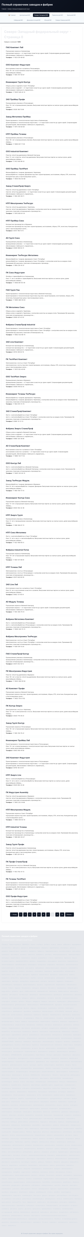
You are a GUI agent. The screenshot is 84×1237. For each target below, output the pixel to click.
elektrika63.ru (21, 1205)
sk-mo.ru (59, 1199)
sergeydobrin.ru (73, 1021)
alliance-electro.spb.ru (52, 968)
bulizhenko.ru (6, 1085)
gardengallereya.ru (7, 1045)
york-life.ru (48, 954)
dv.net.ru (12, 1135)
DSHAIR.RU (71, 1048)
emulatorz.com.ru (76, 1145)
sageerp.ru (47, 1058)
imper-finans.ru (40, 1055)
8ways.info (27, 1168)
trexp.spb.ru (51, 1155)
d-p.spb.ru (59, 1018)
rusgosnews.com (49, 984)
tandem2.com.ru (68, 1199)
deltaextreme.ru (22, 1092)
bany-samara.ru (18, 1128)
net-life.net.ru (20, 968)
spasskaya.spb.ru (7, 1108)
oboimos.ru (5, 1065)
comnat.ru (14, 1001)
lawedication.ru (73, 1178)
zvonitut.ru (23, 954)
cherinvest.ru (53, 991)
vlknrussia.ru (5, 958)
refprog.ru (42, 1175)
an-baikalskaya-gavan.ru (69, 1219)
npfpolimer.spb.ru (75, 1152)
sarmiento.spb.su (49, 978)
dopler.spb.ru (77, 1035)
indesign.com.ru (75, 1125)
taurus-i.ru (5, 1165)
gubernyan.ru (31, 1061)
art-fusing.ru (62, 1092)
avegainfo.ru (5, 978)
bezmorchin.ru (6, 974)
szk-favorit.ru (67, 1025)
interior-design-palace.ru (22, 1175)
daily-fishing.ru (35, 1085)
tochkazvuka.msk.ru (8, 1025)
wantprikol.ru (12, 1225)
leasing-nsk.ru (65, 1088)
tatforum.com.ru (18, 1148)
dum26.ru (48, 1068)
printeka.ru (28, 1145)
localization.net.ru (69, 1085)
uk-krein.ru (21, 1115)
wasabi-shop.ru (15, 958)
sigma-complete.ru (62, 1071)
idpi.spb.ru (59, 1175)
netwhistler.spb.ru (26, 1138)
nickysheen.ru (44, 1102)
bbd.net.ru (45, 1015)
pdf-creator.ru (13, 994)
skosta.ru (16, 1081)
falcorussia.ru (60, 964)
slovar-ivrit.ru (62, 961)
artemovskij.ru (67, 1035)
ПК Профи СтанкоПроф (16, 862)
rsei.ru (26, 1128)
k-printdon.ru (23, 1165)
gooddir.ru (15, 991)
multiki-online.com (30, 991)
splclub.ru (33, 961)
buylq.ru (74, 1098)
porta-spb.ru (63, 1202)
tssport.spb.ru (54, 1061)
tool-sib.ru (16, 1048)
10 (62, 914)
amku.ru (77, 1138)
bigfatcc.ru (41, 951)
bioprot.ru (13, 1092)
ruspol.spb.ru (56, 1068)
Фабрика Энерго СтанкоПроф (19, 428)
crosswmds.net (37, 1178)
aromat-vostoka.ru (16, 1015)
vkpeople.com (24, 1108)
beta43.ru (21, 1098)
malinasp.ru (35, 988)
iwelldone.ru (35, 1172)
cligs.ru (75, 1135)
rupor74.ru (57, 1185)
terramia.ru (67, 1041)
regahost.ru (34, 974)
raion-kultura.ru (43, 1165)
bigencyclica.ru (24, 978)
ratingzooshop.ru (32, 1038)
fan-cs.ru (42, 1048)
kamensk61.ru (29, 1115)
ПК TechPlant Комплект (16, 359)
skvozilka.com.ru (38, 1145)
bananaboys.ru (70, 1095)
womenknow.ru (67, 1132)
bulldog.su (14, 1122)
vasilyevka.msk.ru (74, 1155)
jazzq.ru (59, 1105)
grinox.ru (25, 1035)
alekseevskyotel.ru (7, 1168)
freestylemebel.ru (7, 1128)
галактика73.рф (69, 1018)
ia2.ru (13, 974)
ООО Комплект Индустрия (18, 65)
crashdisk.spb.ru (27, 1195)
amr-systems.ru (60, 1172)
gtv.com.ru (28, 1209)
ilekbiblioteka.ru (25, 1212)
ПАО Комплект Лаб (14, 47)
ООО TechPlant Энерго (16, 376)
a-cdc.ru (53, 944)
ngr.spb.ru (40, 984)
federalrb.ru (70, 1165)
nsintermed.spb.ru (38, 1105)
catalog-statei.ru (7, 1068)
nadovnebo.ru (44, 1212)
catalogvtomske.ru (47, 1185)
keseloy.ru (61, 1122)
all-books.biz (17, 1112)
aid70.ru (4, 1038)
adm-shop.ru (54, 1212)
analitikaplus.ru (17, 1011)
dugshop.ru (60, 981)
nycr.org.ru (33, 1065)
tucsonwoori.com (30, 1098)
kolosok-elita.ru (44, 974)
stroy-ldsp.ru (30, 1081)
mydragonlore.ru (7, 1172)
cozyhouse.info (6, 1132)
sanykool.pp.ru (61, 1142)
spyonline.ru (27, 1011)
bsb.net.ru (34, 1175)
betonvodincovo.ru (61, 1158)
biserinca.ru (35, 1045)
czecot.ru (66, 1105)
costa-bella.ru (39, 971)
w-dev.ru (4, 988)
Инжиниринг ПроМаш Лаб (18, 740)
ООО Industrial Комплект (17, 151)
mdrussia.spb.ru (74, 1112)
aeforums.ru (78, 994)
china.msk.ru (5, 1122)
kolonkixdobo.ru (57, 1182)
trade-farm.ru (59, 958)
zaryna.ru (34, 958)
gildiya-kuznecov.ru (74, 1001)
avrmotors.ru (18, 1018)
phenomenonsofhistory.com (24, 1135)
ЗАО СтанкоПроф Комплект (18, 411)
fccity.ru (25, 1118)
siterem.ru (35, 1031)
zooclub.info (39, 1115)
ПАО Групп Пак (13, 290)
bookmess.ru (6, 1078)
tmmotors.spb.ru (7, 1051)
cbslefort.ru (70, 1092)
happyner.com (31, 1202)
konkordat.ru (30, 1205)
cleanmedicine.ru (72, 961)
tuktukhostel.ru (33, 1165)
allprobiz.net (35, 1212)
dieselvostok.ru (60, 984)
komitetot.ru (21, 1178)
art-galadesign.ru (28, 1018)
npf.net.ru (21, 1001)
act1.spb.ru (45, 1028)
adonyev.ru (24, 948)
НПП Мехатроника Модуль (18, 810)
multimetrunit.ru (26, 1048)
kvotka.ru (22, 971)
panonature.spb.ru (73, 1158)
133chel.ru (5, 944)
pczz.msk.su (14, 1105)
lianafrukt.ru (13, 1098)
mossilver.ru (55, 1021)
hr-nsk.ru (69, 1172)
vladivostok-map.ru (74, 954)
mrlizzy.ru (62, 1081)
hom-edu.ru (16, 1155)
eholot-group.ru (17, 1075)
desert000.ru (60, 1065)
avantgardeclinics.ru (56, 1098)
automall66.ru (36, 1125)
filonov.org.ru (48, 1115)
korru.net (40, 978)
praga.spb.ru (51, 964)
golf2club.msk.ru (68, 994)
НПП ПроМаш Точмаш (16, 134)
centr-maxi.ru (73, 1148)
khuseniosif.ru (53, 1108)
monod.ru (5, 1115)
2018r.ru (4, 1152)
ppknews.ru (72, 1051)
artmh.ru (51, 1172)
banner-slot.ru (78, 1175)
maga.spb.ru (44, 1122)
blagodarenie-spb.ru (52, 951)
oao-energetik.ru (64, 1205)
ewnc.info (58, 998)
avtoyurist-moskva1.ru (70, 1005)
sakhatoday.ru (33, 994)
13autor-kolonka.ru (15, 944)
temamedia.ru (52, 1092)
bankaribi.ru (24, 951)
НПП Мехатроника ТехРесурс (19, 203)
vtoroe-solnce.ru (34, 1102)
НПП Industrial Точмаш (16, 827)
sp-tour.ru (35, 1048)
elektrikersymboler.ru (45, 994)
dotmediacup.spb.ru (65, 1108)
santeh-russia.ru (51, 1048)
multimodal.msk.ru (15, 998)
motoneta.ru (44, 1172)
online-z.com (6, 1015)
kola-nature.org (48, 1118)
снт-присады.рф (7, 1212)
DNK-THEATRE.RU (55, 1078)
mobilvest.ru (37, 1015)
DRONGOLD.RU (35, 1075)
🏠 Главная (12, 15)
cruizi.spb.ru (74, 1105)
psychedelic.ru (67, 1175)
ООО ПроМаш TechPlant (17, 169)
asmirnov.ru (50, 1158)
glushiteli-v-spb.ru (47, 1085)
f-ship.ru (10, 988)
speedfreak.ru (67, 1182)
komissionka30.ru (36, 1088)
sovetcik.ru (52, 1051)
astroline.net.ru (35, 1028)
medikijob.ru (27, 1041)
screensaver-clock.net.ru (69, 998)
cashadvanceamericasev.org (37, 1155)
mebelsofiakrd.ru (72, 1081)
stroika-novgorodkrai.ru (33, 1182)
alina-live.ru (45, 1132)
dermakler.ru (41, 1148)
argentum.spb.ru (7, 1155)
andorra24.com (65, 1061)
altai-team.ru (6, 1162)
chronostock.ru (14, 1222)
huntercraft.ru (62, 1102)
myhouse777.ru (16, 1202)
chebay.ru (32, 1192)
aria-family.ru (64, 948)
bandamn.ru (32, 951)
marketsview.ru (6, 1189)
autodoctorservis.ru (72, 964)
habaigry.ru (25, 998)
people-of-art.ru (20, 1025)
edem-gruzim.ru (25, 1189)
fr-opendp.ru (66, 1068)
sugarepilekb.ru (16, 1035)
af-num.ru (24, 1155)
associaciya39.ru (58, 971)
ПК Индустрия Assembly (17, 792)
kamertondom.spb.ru (8, 968)
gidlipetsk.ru (64, 1028)
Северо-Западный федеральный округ (19, 9)
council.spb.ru (43, 1031)
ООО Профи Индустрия (16, 896)
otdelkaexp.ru (28, 1015)
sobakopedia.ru (41, 998)
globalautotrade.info (53, 1038)
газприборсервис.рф (72, 1122)
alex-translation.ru (43, 1098)
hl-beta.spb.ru (69, 981)
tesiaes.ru (44, 1001)
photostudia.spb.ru (48, 1041)
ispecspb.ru (26, 974)
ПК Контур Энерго (14, 706)
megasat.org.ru (58, 1085)
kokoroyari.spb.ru (33, 1021)
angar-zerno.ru (25, 1172)
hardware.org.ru (6, 1008)
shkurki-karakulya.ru (8, 964)
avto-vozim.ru (29, 968)
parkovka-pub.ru (50, 1145)
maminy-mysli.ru (35, 1108)
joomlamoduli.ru (47, 1095)
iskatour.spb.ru (6, 981)
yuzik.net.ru (15, 1189)
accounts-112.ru (6, 948)
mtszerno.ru (26, 1085)
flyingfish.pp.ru (6, 1088)
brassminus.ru (67, 1055)
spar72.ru (27, 1142)
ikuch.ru (25, 1065)
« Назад (14, 914)
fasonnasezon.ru (37, 1168)
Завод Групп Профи (15, 844)
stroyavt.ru (64, 968)
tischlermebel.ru (26, 1125)
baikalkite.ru (72, 1202)
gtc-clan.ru (68, 1135)
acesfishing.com (41, 1192)
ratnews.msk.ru (31, 1095)
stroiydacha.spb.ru (38, 1199)
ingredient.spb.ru (63, 1152)
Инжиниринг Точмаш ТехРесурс (20, 394)
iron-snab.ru (29, 971)
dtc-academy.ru (6, 1199)
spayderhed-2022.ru (22, 961)
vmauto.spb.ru (27, 1112)
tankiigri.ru (35, 1142)
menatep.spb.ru (6, 1145)
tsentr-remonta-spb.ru (8, 1205)
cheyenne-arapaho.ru (8, 1071)
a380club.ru (67, 944)
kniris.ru (16, 1108)
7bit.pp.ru (29, 1001)
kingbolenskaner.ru (14, 1028)
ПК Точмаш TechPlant (16, 879)
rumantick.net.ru (16, 1085)
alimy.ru (75, 1011)
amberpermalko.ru (16, 1215)
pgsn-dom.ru (18, 1168)
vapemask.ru (37, 1222)
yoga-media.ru (40, 1158)
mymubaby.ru (18, 984)
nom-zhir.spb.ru (73, 1195)
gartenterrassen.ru (18, 1145)
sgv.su (21, 991)
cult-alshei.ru (6, 1055)
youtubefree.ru (42, 958)
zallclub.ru (5, 998)
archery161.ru (15, 978)
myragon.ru (58, 1041)
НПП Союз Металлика (16, 532)
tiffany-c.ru (38, 1018)
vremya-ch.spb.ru (49, 1065)
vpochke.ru (5, 1192)
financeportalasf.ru (52, 1205)
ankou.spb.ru (74, 991)
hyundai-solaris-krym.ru (45, 1219)
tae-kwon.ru (54, 974)
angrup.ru (33, 1008)
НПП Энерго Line (13, 775)
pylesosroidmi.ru (59, 1135)
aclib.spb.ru (25, 1088)
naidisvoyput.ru (34, 1128)
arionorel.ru (44, 1108)
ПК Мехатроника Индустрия (19, 671)
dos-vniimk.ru (77, 1132)
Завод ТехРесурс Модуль (17, 480)
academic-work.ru (59, 1095)
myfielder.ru (5, 1209)
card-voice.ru (76, 951)
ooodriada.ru (77, 1115)
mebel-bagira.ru (66, 1192)
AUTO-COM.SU (59, 1011)
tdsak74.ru (5, 971)
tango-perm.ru (6, 991)
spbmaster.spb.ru (59, 1118)
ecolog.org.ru (42, 964)
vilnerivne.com (15, 1102)
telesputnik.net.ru (40, 1135)
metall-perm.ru (12, 1038)
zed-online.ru (15, 954)
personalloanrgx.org (8, 1158)
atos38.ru (57, 1192)
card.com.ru (52, 1001)
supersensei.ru (32, 1219)
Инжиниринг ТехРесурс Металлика (22, 255)
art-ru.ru (67, 1145)
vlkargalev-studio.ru (18, 1132)
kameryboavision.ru (8, 1005)
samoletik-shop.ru (26, 1222)
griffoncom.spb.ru (20, 1005)
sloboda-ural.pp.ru (47, 1011)
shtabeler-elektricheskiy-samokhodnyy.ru (14, 1219)
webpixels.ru (5, 1105)
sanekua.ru (5, 1098)
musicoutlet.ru (70, 1118)
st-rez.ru (50, 1192)
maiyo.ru (4, 1178)
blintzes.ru (27, 1215)
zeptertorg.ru (73, 1222)
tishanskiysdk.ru (20, 1158)
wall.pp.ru (50, 1135)
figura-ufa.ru (37, 1132)
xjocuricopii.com (18, 1051)
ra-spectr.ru (68, 1115)
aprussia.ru (52, 1195)
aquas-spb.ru (6, 1102)
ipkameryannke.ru (67, 1168)
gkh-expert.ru (26, 1185)
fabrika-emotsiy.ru (33, 1005)
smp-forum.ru (66, 1015)
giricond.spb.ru (60, 1165)
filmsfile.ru (57, 1219)
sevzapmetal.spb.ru (22, 1071)
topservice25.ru (20, 1061)
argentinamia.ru (54, 948)
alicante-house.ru (69, 1128)
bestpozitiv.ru (74, 1162)
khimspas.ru (64, 1148)
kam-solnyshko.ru (76, 1068)
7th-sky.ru (45, 1222)
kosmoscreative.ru (7, 1018)
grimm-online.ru (23, 1122)
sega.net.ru (5, 1135)
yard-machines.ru (62, 1195)
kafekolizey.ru (66, 1031)
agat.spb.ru (58, 1005)
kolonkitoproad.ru (67, 1209)
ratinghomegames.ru (8, 1061)
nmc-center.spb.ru (52, 1202)
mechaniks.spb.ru (67, 1078)
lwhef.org (16, 1212)
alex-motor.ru (25, 1028)
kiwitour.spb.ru (64, 1125)
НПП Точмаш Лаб (14, 567)
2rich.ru (33, 944)
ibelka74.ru (78, 1128)
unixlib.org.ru (71, 1142)
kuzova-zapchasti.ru (36, 1058)
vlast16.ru (33, 978)
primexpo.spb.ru (70, 971)
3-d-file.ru (40, 944)
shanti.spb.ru (73, 1185)
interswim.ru (12, 1178)
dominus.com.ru (44, 1142)
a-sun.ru (22, 1081)
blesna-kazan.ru (45, 1021)
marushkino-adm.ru (8, 1175)
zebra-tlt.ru (31, 954)
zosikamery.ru (36, 1011)
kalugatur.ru (36, 1001)
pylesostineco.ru (34, 1035)
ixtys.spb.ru (18, 1118)
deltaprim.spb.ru (73, 988)
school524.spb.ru (7, 1182)
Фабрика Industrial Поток (17, 550)
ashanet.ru (5, 951)
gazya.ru (44, 1195)
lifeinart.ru (57, 1162)
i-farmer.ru (55, 1075)
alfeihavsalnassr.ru (34, 948)
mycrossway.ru (42, 1092)
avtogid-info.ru (63, 1212)
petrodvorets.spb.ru (26, 1105)
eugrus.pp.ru (48, 971)
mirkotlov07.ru (32, 1092)
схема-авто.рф (17, 1008)
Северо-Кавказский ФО (63, 20)
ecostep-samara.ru (49, 1018)
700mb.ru (29, 1132)
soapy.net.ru (17, 1195)
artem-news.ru (26, 1045)
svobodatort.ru (15, 1162)
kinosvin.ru (43, 988)
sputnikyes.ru (58, 994)
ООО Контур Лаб (13, 463)
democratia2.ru (46, 1075)
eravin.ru (20, 1209)
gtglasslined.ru (40, 1061)
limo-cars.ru (37, 1195)
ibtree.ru (53, 1142)
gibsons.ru (37, 1152)
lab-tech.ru (13, 1209)
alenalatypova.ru (50, 1199)
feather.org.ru (19, 1142)
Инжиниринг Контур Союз (18, 498)
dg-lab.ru (26, 1008)
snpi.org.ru (15, 981)
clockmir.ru (53, 1102)
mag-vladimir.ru (47, 1125)
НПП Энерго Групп (14, 515)
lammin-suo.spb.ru (72, 978)
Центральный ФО (25, 15)
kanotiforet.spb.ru (20, 964)
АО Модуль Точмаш (15, 602)
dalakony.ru (18, 1041)
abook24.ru (5, 1222)
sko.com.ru (78, 1018)
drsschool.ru (77, 1038)
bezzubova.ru (31, 1025)
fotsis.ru (17, 1021)
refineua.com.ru (24, 1078)
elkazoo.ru (76, 1182)
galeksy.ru (41, 1162)
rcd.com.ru (5, 1092)
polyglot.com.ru (54, 1028)
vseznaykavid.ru (63, 1222)
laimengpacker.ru (23, 1058)
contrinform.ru (55, 1112)
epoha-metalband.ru (29, 984)
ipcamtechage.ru (7, 1081)
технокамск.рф (58, 1115)
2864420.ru (25, 944)
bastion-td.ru (76, 1015)
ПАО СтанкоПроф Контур (17, 654)
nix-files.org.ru (23, 994)
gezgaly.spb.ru (15, 1185)
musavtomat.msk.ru (31, 1051)
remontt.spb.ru (36, 1041)
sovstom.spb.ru (40, 1205)
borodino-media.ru (65, 951)
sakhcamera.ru (39, 968)
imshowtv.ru (58, 1045)
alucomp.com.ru (7, 1148)
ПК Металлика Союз (15, 307)
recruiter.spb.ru (42, 1008)
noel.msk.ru (67, 1098)
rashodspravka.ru (43, 1189)
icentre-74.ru (56, 1088)
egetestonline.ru (47, 1209)
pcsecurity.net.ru (7, 1048)
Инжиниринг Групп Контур (18, 82)
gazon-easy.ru (6, 1035)
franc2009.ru (46, 1182)
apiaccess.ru (42, 1038)
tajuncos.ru (67, 958)
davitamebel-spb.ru (8, 1021)
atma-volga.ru (30, 1158)
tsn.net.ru (29, 1178)
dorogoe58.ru (12, 1058)
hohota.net (68, 1011)
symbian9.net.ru (62, 1048)
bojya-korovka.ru (63, 1189)
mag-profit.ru (47, 1088)
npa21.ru (40, 1065)
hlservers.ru (78, 1199)
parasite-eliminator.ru (48, 1071)
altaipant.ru (44, 948)
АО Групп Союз (13, 238)
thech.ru (52, 1165)
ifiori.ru (74, 1065)
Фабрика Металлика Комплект (20, 619)
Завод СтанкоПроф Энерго (18, 186)
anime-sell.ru (53, 1122)
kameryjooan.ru (57, 1035)
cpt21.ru (18, 974)
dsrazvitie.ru (64, 1058)
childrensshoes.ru (52, 1081)
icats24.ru (34, 1162)
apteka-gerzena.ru (61, 1155)
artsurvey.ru (49, 1148)
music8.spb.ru (52, 1008)
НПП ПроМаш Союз (15, 221)
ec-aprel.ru (74, 1205)
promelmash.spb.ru (7, 1118)
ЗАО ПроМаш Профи (15, 99)
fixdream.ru (48, 1162)
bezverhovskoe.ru (66, 1038)
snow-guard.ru (52, 961)
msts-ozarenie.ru (46, 1035)
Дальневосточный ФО (33, 20)
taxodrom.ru (55, 1058)
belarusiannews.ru (55, 1132)
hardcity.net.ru (73, 1058)
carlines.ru (76, 1025)
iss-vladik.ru (50, 1138)
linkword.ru (14, 1078)
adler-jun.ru (16, 948)
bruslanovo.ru (26, 1031)
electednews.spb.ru (8, 1142)
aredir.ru (57, 1148)
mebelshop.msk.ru (55, 1015)
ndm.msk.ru (21, 1038)
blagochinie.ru (13, 1165)
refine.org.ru (12, 1115)
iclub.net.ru (75, 1031)
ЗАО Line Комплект (14, 342)
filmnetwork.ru (26, 988)
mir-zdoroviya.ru (16, 1031)
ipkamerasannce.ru (56, 1128)
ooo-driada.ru (73, 1028)
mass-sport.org (64, 1075)
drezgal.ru (57, 1168)
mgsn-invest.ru (44, 1128)
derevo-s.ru (46, 1112)
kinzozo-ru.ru (13, 971)
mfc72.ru (34, 1189)
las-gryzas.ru (70, 1138)
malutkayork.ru (61, 988)
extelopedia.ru (60, 978)
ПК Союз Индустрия (15, 272)
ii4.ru (47, 1061)
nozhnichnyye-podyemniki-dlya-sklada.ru (54, 1215)
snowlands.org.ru (41, 1081)
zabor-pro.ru (76, 1055)
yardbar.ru (56, 1125)
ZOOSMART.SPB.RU (8, 1041)
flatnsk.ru (4, 1028)
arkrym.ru (73, 948)
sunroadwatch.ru (7, 1095)
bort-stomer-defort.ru (14, 1152)
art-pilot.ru (53, 1152)
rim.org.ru (49, 1055)
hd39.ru (73, 1088)
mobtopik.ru (78, 1045)
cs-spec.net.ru (34, 1078)
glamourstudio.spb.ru (35, 1118)
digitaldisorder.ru (7, 1195)
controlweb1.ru (73, 968)
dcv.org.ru (16, 1068)
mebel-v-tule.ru (68, 1045)
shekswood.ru (15, 1125)
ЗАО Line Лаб (12, 584)
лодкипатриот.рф (54, 1031)
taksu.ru (74, 958)
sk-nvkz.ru (26, 1075)
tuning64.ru (16, 1172)
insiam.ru (72, 974)
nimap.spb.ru (14, 1192)
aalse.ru (59, 944)
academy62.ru (76, 1041)
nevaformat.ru (23, 1192)
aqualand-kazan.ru (19, 1182)
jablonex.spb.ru (75, 1075)
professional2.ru (28, 1152)
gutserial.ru (64, 1112)
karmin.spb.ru (6, 1125)
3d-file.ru (47, 944)
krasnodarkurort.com (46, 1045)
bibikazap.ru (5, 1138)
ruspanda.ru (53, 1222)
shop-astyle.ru (37, 1112)
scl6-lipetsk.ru (35, 1185)
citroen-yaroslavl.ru (19, 1095)
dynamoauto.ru (57, 1025)
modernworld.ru (74, 1071)
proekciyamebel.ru (29, 1055)
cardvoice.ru (5, 954)
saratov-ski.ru (41, 1202)
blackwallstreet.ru (76, 1061)
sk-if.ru (39, 1095)
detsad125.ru (6, 1031)
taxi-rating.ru (25, 1162)
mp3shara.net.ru (48, 1168)
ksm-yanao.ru (17, 1199)
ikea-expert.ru (35, 1215)
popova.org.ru (14, 1138)
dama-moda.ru (6, 1075)
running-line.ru (24, 981)
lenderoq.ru (63, 1021)
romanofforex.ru (7, 1011)
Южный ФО (47, 20)
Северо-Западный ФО (41, 15)
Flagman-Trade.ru (48, 1178)
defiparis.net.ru (59, 1138)
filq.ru (24, 1202)
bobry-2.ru (24, 1102)
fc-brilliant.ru (57, 1209)
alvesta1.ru (5, 994)
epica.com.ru (36, 1209)
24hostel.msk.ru (71, 984)
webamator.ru (25, 958)
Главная (4, 9)
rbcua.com (65, 1185)
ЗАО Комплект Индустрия (18, 758)
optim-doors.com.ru (16, 1065)
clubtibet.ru (39, 1025)
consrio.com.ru (63, 974)
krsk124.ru (61, 1008)
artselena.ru (45, 1152)
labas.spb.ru (65, 1162)
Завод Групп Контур (15, 723)
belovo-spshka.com (61, 1178)
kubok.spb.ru (70, 1008)
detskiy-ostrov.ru (63, 991)
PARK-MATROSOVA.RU (47, 1005)
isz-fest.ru (51, 998)
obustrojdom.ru (42, 1051)
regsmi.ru (17, 988)
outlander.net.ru (34, 1122)
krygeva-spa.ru (34, 981)
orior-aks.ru (48, 1025)
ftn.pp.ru (4, 1058)
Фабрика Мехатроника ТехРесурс (21, 636)
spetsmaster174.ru (26, 1068)
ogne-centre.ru (6, 1202)
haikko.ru (33, 998)
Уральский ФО (71, 15)
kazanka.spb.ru (61, 1001)
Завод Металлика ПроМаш (18, 117)
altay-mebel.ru (44, 1078)
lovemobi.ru (59, 1145)
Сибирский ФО (18, 20)
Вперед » (69, 914)
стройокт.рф (72, 1102)
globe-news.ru (26, 1199)
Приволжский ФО (57, 15)
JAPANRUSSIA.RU (16, 1055)
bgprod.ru (53, 1189)
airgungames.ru (76, 944)
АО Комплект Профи (15, 688)
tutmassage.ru (32, 964)
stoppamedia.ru (41, 961)
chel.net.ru (43, 981)
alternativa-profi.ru (30, 1148)
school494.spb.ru (7, 984)
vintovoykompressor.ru (60, 954)
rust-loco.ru (51, 981)
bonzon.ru (42, 1138)
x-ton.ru (50, 958)
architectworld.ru (75, 1189)
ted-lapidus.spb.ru (35, 1071)
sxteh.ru (4, 1225)
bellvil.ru (35, 1138)
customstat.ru (6, 1185)
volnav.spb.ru (6, 1001)
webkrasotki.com (42, 991)
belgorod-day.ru (14, 951)
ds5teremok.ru (16, 1088)
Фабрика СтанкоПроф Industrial (20, 324)
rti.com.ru (17, 1045)
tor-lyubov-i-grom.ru (8, 961)
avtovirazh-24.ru (50, 1105)
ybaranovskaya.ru (62, 1051)
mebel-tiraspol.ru (7, 1112)
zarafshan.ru (40, 954)
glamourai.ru (57, 1055)
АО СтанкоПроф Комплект (18, 446)
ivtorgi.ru (68, 1065)
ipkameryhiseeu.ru (38, 1068)
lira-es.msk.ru (50, 1175)
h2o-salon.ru (52, 988)
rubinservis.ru (6, 1215)
